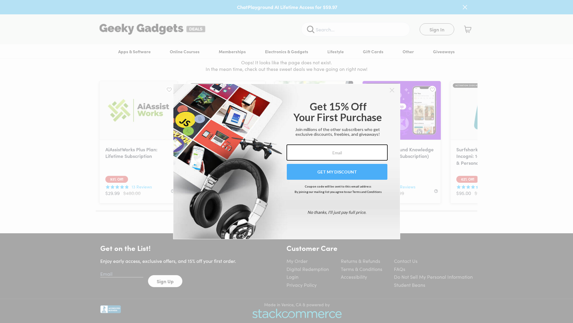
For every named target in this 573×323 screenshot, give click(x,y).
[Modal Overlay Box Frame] (286, 161)
